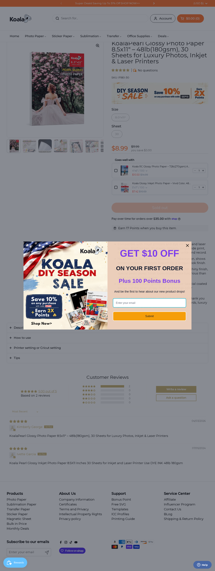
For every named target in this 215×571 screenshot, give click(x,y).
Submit (149, 316)
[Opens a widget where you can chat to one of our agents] (202, 565)
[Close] (187, 245)
